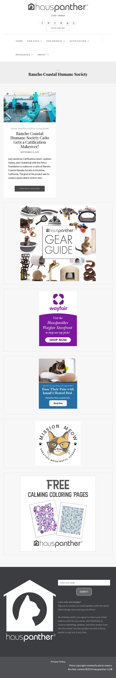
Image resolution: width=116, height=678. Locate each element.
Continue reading (29, 189)
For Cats (33, 41)
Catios (14, 129)
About (42, 54)
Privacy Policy (58, 661)
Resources (23, 54)
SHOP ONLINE (58, 28)
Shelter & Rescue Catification (33, 129)
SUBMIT (84, 591)
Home (19, 41)
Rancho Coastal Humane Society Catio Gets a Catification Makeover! (29, 140)
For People (54, 41)
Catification (78, 41)
